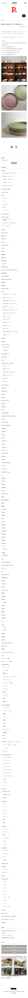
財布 (4, 822)
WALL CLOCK (6, 791)
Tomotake (3, 618)
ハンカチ (5, 844)
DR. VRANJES (4, 245)
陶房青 (2, 611)
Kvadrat (3, 434)
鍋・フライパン (6, 729)
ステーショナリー (7, 766)
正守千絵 (3, 481)
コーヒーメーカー (7, 710)
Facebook (14, 952)
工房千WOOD (4, 453)
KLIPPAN (3, 431)
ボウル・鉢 (5, 670)
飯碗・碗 (5, 673)
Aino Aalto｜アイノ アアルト (9, 294)
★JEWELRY (4, 848)
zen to (2, 655)
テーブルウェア (6, 226)
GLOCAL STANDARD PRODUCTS (9, 270)
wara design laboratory (6, 643)
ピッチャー (5, 685)
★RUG (3, 876)
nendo (2, 521)
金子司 (2, 410)
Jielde (2, 360)
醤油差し (5, 701)
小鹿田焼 (3, 552)
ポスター (5, 782)
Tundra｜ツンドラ (7, 334)
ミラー (4, 894)
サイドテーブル (6, 897)
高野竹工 (3, 593)
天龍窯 (2, 608)
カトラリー (5, 689)
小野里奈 (3, 540)
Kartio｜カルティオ (7, 297)
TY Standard (6, 347)
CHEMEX (3, 239)
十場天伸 (3, 388)
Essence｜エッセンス (8, 306)
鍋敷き (4, 713)
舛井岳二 (3, 484)
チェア (4, 881)
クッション (5, 210)
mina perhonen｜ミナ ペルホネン (11, 331)
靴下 (4, 819)
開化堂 (2, 397)
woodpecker (4, 646)
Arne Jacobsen (4, 192)
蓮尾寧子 (3, 282)
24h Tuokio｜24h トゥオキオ (9, 173)
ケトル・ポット (6, 707)
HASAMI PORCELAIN (6, 279)
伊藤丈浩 (3, 341)
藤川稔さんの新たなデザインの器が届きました (12, 24)
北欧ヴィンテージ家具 (6, 661)
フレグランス (6, 763)
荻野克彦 (3, 537)
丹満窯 (2, 599)
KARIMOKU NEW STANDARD (8, 416)
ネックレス (5, 850)
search (14, 3)
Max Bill (3, 490)
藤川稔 (2, 251)
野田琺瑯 (3, 524)
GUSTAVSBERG (5, 276)
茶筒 (4, 735)
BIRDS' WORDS (5, 217)
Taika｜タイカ (6, 319)
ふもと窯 (3, 263)
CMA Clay (5, 350)
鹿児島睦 (3, 406)
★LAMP (3, 910)
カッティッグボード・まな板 (9, 744)
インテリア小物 (6, 757)
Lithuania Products (5, 472)
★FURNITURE (4, 879)
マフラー (5, 813)
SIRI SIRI (3, 583)
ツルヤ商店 (4, 602)
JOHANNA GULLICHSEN (7, 363)
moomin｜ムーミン (7, 325)
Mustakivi (3, 509)
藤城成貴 (3, 254)
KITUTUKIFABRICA (6, 425)
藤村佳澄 (3, 257)
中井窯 (2, 512)
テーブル (5, 204)
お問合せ (4, 933)
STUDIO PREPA (5, 574)
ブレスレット (6, 853)
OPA (2, 559)
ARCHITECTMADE (5, 189)
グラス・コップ (6, 679)
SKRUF (3, 587)
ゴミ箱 (4, 779)
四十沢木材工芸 (5, 214)
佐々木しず (4, 568)
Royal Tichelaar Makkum (7, 565)
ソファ (4, 903)
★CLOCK (3, 789)
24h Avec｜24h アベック (8, 179)
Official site (14, 946)
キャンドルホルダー (7, 769)
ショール (5, 816)
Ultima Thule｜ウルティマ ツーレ (11, 309)
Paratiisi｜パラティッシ (8, 176)
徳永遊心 (3, 615)
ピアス (4, 856)
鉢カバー (5, 872)
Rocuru (4, 630)
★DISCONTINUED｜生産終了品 (9, 916)
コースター (5, 695)
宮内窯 (2, 496)
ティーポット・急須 (7, 682)
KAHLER (3, 394)
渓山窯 (2, 437)
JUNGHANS (4, 391)
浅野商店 (3, 922)
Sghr (2, 571)
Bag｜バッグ (6, 365)
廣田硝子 (3, 285)
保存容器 (5, 732)
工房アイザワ (4, 450)
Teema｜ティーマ (7, 322)
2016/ (2, 518)
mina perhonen (5, 493)
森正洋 (2, 503)
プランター (5, 869)
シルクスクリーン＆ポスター (9, 222)
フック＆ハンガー (7, 772)
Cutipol (3, 242)
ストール (5, 810)
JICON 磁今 (4, 357)
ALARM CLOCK (6, 794)
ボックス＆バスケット (8, 776)
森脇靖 (2, 506)
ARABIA (3, 170)
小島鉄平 (3, 459)
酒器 (4, 698)
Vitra (2, 621)
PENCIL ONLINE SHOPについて (9, 930)
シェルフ (5, 900)
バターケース (6, 716)
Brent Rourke (4, 232)
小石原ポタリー (5, 441)
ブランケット (6, 831)
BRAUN (3, 229)
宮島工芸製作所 (5, 500)
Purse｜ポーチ (6, 368)
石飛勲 (2, 338)
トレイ (4, 785)
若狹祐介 (3, 636)
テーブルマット (6, 838)
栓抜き (4, 726)
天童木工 (3, 605)
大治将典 (3, 528)
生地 (4, 207)
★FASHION (4, 801)
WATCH (4, 797)
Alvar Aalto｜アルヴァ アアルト (10, 303)
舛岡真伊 (3, 487)
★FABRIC (3, 826)
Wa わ (2, 624)
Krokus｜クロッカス (7, 185)
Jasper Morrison (5, 354)
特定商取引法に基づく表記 (8, 937)
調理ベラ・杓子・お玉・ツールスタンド (12, 741)
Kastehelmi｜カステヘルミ (9, 300)
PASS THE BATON (5, 562)
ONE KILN (3, 543)
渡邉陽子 (3, 633)
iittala (2, 291)
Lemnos (3, 465)
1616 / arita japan (5, 344)
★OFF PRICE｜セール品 (7, 919)
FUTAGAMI (4, 260)
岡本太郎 (3, 534)
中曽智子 (3, 515)
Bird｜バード (6, 328)
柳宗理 (2, 649)
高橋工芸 (3, 596)
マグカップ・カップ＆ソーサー (10, 676)
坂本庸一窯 (5, 555)
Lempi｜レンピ (6, 316)
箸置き (4, 692)
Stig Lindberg (4, 590)
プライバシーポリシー (7, 935)
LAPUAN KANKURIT (6, 462)
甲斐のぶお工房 (5, 400)
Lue (2, 475)
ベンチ (4, 201)
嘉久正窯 (3, 403)
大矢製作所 (4, 531)
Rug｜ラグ (5, 378)
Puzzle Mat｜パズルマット (9, 372)
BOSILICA (3, 235)
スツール (5, 198)
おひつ (4, 723)
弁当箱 (4, 720)
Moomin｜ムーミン (7, 182)
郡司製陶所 (4, 273)
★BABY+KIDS (4, 863)
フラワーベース (6, 760)
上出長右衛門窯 (5, 413)
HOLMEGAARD (5, 288)
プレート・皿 (6, 667)
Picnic (4, 626)
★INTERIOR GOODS (6, 754)
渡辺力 (2, 639)
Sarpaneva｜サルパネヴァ (9, 313)
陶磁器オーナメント (7, 219)
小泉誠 (2, 444)
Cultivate (5, 549)
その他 (4, 381)
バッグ (4, 807)
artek (2, 195)
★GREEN (3, 866)
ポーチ (4, 804)
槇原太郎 (3, 478)
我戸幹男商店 (4, 267)
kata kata (3, 419)
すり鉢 (4, 738)
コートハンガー (6, 906)
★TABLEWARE (5, 664)
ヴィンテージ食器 (5, 658)
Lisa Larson (4, 469)
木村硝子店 (4, 428)
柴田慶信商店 (4, 577)
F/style (2, 248)
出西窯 (2, 580)
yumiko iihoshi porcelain (7, 652)
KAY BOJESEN (4, 422)
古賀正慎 (3, 456)
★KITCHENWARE (5, 705)
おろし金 (5, 751)
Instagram (14, 949)
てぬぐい (5, 841)
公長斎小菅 (4, 447)
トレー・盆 (5, 748)
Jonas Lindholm (5, 385)
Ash (4, 546)
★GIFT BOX (4, 913)
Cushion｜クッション (8, 375)
